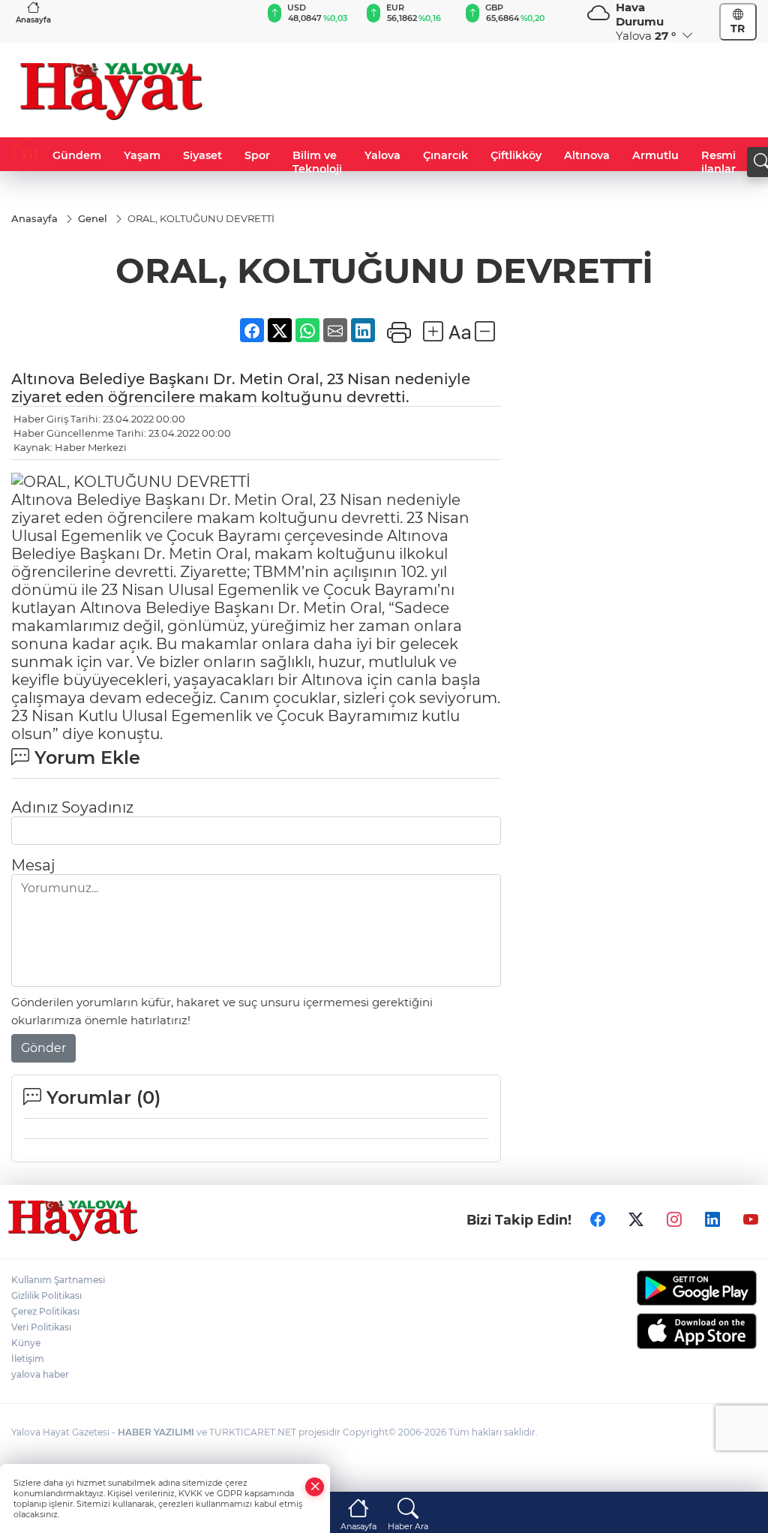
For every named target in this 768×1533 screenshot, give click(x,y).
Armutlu (655, 155)
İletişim (27, 1358)
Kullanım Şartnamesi (58, 1279)
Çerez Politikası (45, 1311)
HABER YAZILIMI (156, 1432)
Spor (257, 155)
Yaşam (142, 155)
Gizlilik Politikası (46, 1295)
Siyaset (202, 155)
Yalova (382, 155)
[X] (636, 1219)
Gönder (43, 1048)
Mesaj (33, 865)
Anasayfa (33, 20)
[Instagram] (674, 1219)
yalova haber (40, 1374)
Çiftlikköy (516, 155)
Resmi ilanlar (718, 162)
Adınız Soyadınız (72, 807)
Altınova (587, 155)
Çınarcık (445, 155)
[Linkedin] (713, 1219)
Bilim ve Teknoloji (317, 162)
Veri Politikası (41, 1327)
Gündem (76, 155)
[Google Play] (672, 1288)
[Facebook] (598, 1219)
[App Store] (672, 1331)
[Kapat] (315, 1487)
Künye (25, 1342)
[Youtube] (751, 1219)
